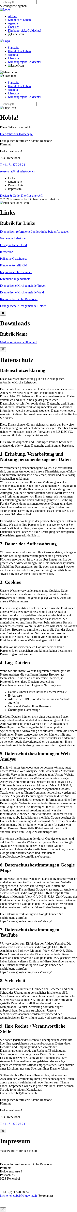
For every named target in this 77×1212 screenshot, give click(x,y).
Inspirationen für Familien (16, 272)
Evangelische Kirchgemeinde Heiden (23, 306)
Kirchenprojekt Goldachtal (24, 30)
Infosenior (6, 252)
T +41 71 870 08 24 (12, 164)
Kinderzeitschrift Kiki (13, 265)
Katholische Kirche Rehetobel (19, 299)
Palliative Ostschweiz (13, 258)
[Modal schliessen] (3, 313)
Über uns (13, 27)
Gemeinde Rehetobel (13, 238)
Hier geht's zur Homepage (16, 134)
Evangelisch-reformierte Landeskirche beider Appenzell (34, 231)
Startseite (13, 47)
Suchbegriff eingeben (13, 6)
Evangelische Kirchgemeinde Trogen (23, 285)
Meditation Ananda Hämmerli (18, 342)
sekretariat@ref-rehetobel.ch (17, 171)
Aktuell (12, 16)
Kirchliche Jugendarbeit (15, 279)
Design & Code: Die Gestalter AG (21, 195)
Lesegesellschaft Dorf (13, 245)
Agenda (13, 23)
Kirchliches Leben (19, 19)
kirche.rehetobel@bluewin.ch (18, 1195)
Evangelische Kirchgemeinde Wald (22, 292)
